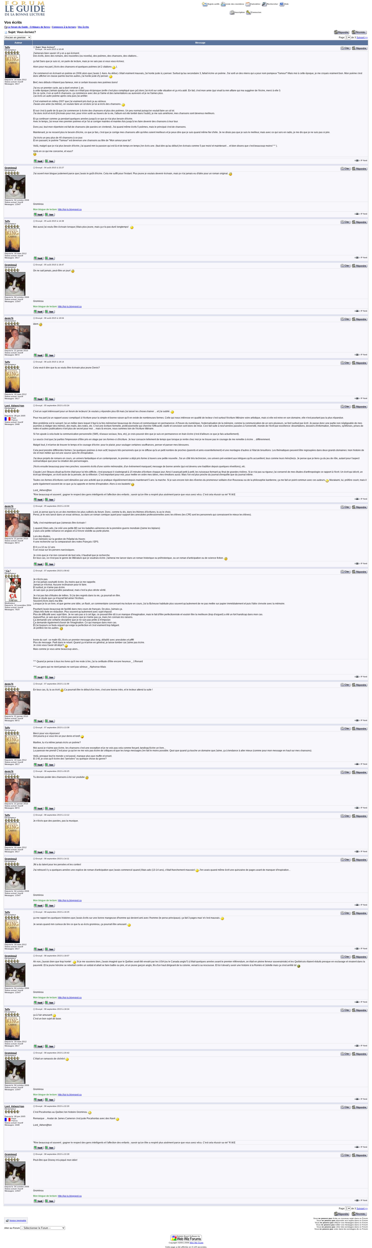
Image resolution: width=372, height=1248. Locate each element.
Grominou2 (11, 168)
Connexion (256, 12)
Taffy (7, 47)
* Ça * (8, 571)
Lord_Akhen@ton (14, 405)
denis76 (9, 318)
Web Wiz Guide (196, 1243)
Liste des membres (235, 4)
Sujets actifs (214, 4)
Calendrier (255, 4)
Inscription (240, 12)
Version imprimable (17, 1220)
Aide (286, 4)
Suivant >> (362, 37)
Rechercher (272, 4)
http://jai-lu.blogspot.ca (70, 209)
